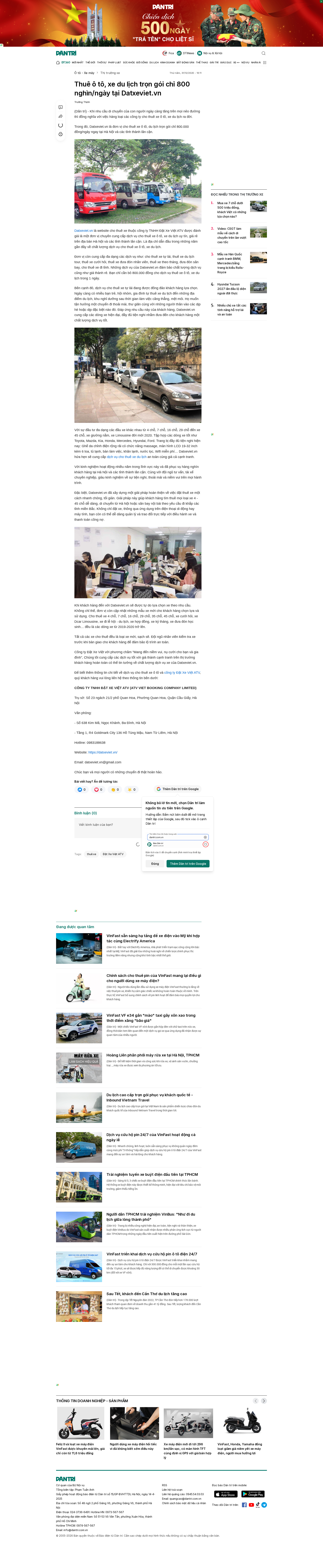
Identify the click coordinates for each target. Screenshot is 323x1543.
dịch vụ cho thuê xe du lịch (127, 457)
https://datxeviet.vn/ (102, 752)
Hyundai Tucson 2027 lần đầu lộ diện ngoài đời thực (231, 288)
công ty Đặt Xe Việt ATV (182, 672)
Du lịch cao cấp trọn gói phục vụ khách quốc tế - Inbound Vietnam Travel (150, 1097)
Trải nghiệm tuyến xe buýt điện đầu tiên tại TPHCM (152, 1174)
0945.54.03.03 (195, 1494)
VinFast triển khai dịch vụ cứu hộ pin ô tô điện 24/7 (152, 1254)
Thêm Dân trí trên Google (180, 789)
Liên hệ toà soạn (172, 1489)
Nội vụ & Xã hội (213, 53)
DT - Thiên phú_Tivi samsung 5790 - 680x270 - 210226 (138, 863)
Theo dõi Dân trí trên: (225, 1504)
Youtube (251, 1505)
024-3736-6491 (80, 1512)
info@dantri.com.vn (76, 1530)
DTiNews (188, 53)
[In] (60, 134)
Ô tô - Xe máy (84, 73)
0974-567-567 (85, 1525)
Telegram (264, 1505)
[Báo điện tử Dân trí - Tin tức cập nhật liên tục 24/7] (66, 53)
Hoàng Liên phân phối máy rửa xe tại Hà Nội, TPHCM (153, 1055)
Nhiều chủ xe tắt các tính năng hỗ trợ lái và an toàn (231, 310)
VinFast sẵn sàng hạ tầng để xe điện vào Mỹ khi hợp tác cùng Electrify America (153, 938)
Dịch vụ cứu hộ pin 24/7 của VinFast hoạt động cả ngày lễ (151, 1137)
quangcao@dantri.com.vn (185, 1498)
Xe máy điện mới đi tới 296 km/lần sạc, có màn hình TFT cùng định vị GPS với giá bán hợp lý (187, 1451)
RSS (164, 1485)
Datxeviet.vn (83, 231)
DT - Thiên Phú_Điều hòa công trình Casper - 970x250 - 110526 (161, 1341)
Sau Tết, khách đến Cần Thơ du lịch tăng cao (147, 1294)
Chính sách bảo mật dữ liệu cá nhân (184, 1503)
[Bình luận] (60, 107)
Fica (171, 53)
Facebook (244, 1505)
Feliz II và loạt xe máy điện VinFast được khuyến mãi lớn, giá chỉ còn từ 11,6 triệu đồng (80, 1448)
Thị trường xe (110, 73)
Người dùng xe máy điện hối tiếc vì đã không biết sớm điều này (133, 1446)
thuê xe (91, 854)
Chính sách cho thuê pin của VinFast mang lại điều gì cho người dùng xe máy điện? (154, 978)
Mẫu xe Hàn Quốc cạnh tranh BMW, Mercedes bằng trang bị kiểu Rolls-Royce (230, 263)
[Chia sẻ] (60, 116)
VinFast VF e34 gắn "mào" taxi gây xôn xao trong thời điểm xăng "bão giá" (151, 1018)
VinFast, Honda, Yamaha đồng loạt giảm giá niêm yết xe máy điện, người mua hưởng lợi (240, 1448)
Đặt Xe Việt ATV (113, 854)
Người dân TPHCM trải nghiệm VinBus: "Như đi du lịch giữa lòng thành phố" (151, 1217)
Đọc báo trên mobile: (229, 1485)
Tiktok (258, 1505)
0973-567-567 (114, 1512)
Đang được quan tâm (75, 927)
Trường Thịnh (82, 101)
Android (253, 1494)
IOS (226, 1494)
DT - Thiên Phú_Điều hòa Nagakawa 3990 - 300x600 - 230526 (239, 77)
